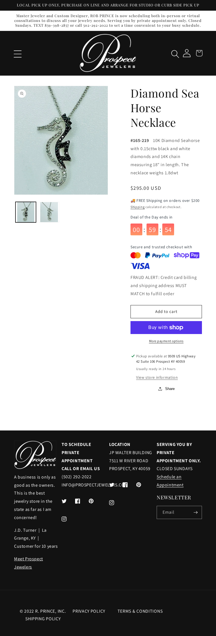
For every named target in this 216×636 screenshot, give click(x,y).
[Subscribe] (195, 512)
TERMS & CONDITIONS (140, 611)
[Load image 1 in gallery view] (25, 212)
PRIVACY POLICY (89, 611)
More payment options (166, 341)
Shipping (137, 207)
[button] (17, 53)
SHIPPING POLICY (43, 619)
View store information (157, 377)
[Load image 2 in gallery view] (49, 212)
